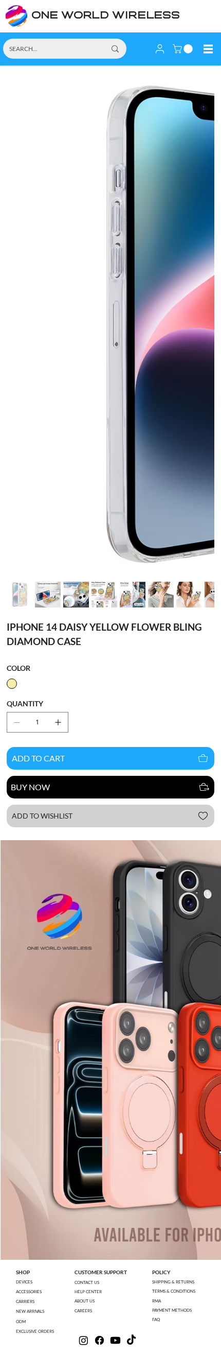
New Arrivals (30, 1311)
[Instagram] (83, 1340)
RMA (156, 1301)
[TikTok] (131, 1340)
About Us (85, 1301)
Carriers (25, 1301)
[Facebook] (99, 1340)
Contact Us (87, 1282)
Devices (24, 1281)
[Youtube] (115, 1340)
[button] (184, 49)
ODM (21, 1321)
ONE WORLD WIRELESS (105, 16)
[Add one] (58, 722)
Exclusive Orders (35, 1331)
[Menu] (208, 49)
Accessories (29, 1291)
